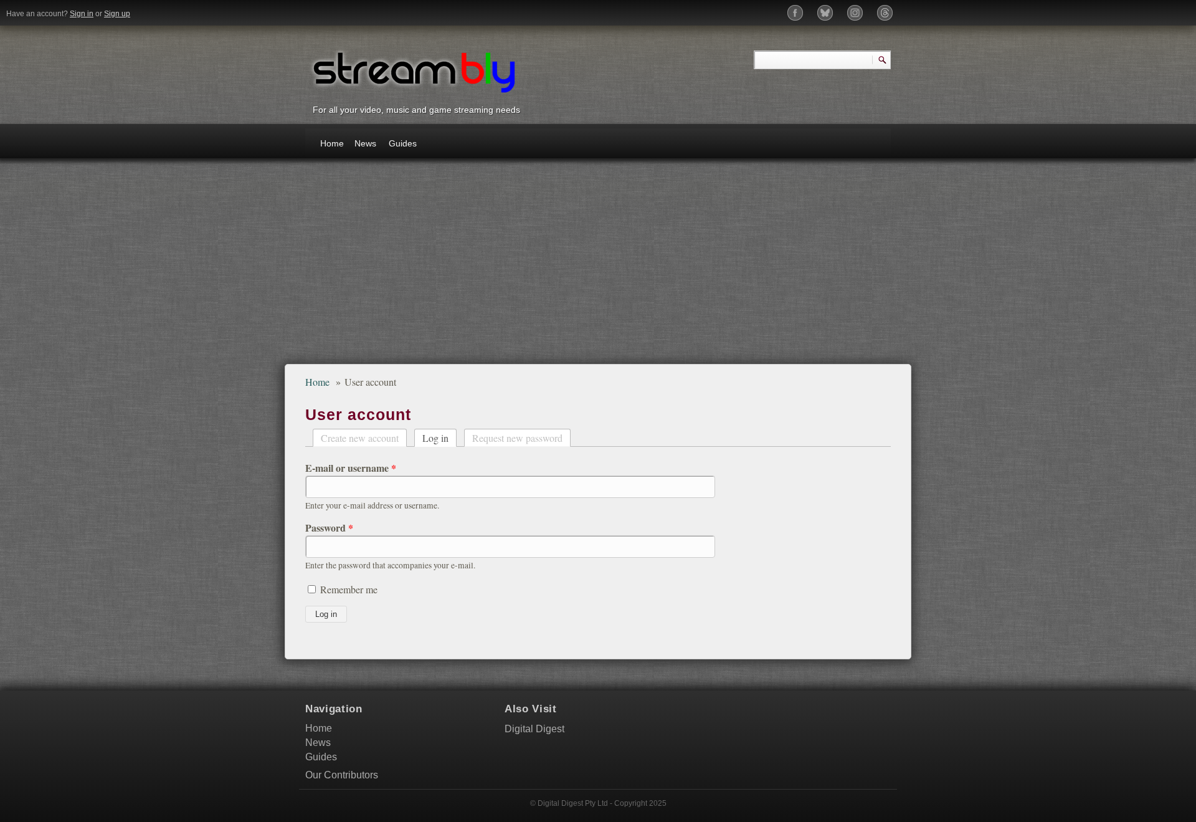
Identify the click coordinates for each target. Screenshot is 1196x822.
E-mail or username (350, 468)
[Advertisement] (598, 267)
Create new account (360, 437)
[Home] (414, 70)
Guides (402, 143)
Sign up (117, 13)
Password (329, 528)
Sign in (81, 13)
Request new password (517, 437)
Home (332, 143)
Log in (439, 437)
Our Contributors (341, 775)
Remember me (348, 589)
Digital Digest (534, 729)
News (365, 143)
